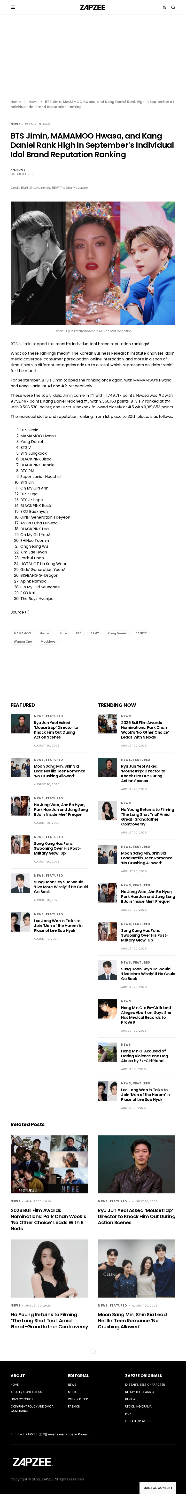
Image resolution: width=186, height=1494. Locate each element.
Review (130, 1399)
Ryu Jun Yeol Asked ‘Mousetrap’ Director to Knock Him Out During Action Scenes (56, 730)
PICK (128, 1414)
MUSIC (73, 1392)
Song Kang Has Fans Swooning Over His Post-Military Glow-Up (57, 848)
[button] (13, 7)
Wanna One (23, 641)
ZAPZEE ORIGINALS (143, 1375)
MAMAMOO (22, 633)
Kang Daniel (117, 633)
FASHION (74, 1406)
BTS (79, 633)
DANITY (141, 633)
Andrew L (18, 170)
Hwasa (45, 633)
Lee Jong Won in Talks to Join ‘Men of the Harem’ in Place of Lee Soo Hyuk (58, 925)
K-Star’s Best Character (145, 1385)
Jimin (63, 633)
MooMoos (48, 641)
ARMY (94, 633)
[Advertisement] (93, 60)
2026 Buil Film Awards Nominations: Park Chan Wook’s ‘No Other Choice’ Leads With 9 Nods (145, 730)
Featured (54, 716)
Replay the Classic (139, 1392)
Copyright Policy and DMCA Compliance (32, 1408)
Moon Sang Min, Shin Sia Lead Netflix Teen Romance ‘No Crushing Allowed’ (59, 771)
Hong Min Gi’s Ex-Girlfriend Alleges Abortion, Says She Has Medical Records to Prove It (146, 1015)
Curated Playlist (138, 1421)
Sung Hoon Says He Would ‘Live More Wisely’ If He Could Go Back (61, 887)
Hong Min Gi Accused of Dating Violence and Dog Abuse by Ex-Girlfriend (144, 1056)
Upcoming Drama (138, 1406)
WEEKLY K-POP (78, 1399)
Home (16, 101)
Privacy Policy (22, 1399)
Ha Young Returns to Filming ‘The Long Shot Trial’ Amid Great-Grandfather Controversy (147, 817)
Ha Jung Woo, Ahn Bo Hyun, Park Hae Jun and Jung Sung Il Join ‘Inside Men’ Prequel (61, 809)
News (33, 101)
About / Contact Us (26, 1392)
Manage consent (157, 1488)
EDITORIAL (78, 1375)
